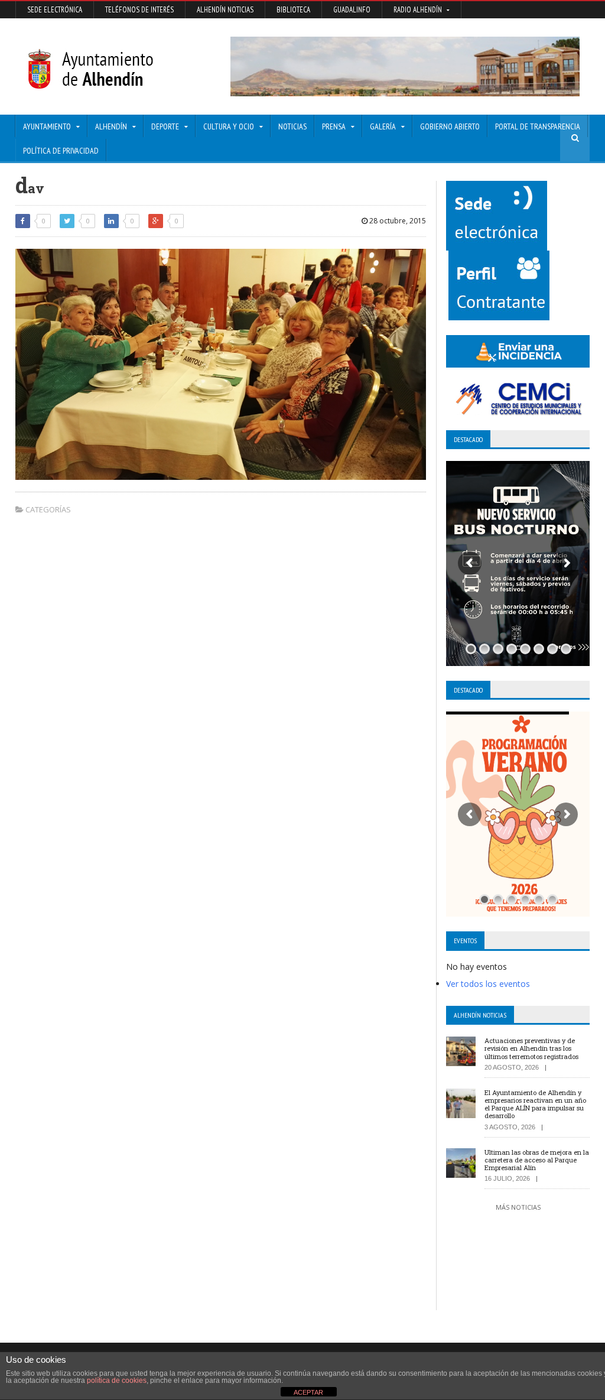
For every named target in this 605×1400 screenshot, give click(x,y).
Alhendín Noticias (225, 10)
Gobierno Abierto (450, 126)
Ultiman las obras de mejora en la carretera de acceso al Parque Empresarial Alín (536, 1160)
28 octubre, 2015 (396, 221)
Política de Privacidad (61, 150)
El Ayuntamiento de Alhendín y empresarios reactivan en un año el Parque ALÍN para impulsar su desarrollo (535, 1104)
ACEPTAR (308, 1392)
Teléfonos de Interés (139, 10)
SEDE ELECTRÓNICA (54, 10)
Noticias (292, 126)
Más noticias (518, 1207)
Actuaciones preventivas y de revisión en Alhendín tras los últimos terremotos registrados (531, 1048)
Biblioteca (293, 10)
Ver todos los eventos (488, 983)
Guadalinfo (351, 10)
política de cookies (117, 1380)
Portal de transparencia (537, 126)
